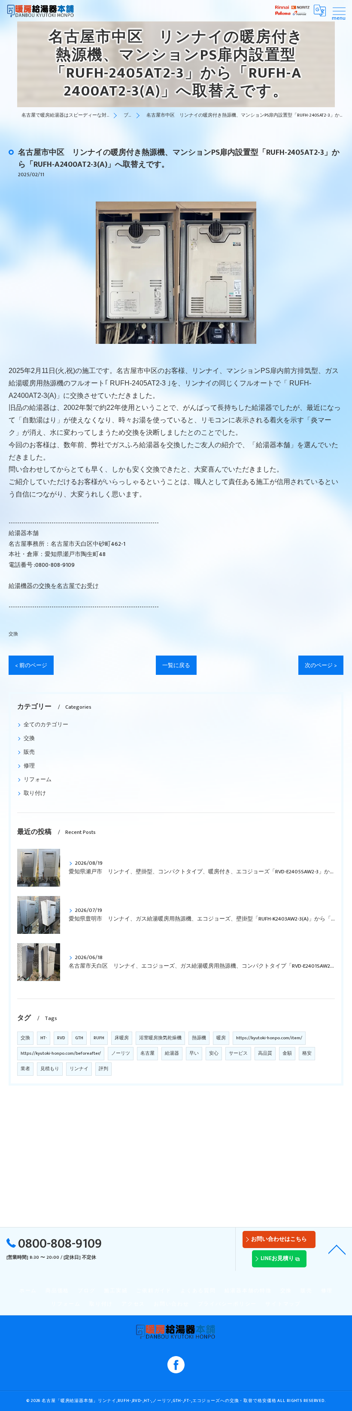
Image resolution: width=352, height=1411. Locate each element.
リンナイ (79, 1069)
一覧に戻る (176, 665)
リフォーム (38, 779)
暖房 (221, 1038)
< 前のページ (31, 665)
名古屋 (147, 1053)
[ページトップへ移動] (337, 1249)
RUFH (99, 1038)
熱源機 (199, 1038)
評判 (103, 1069)
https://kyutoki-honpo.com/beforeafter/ (61, 1053)
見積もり (49, 1069)
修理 (29, 765)
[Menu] (339, 10)
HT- (43, 1038)
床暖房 (122, 1038)
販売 (29, 752)
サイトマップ (283, 1304)
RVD (61, 1038)
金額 (287, 1053)
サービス (238, 1053)
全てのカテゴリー (46, 724)
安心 (213, 1053)
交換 (13, 634)
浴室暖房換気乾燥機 (160, 1038)
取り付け (35, 793)
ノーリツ (120, 1053)
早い (194, 1053)
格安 (307, 1053)
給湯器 (172, 1053)
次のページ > (321, 665)
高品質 (265, 1053)
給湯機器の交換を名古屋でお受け (54, 586)
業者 (25, 1069)
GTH (79, 1038)
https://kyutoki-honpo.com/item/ (269, 1038)
